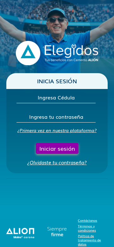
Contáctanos (87, 220)
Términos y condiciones (87, 228)
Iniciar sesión (57, 148)
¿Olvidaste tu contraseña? (57, 162)
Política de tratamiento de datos (89, 240)
